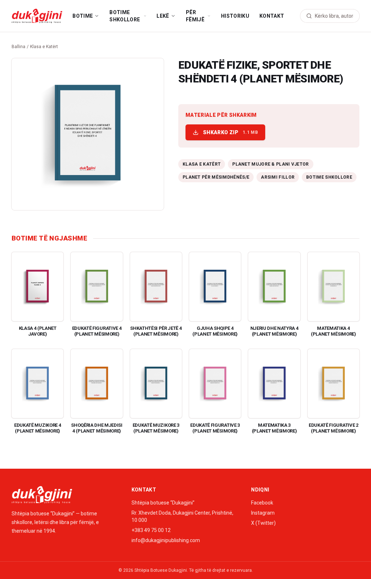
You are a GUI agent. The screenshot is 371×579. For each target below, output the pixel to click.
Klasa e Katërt (44, 46)
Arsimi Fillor (278, 177)
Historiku (235, 16)
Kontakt (271, 16)
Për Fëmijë (195, 15)
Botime (82, 16)
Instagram (263, 513)
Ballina (18, 46)
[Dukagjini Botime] (37, 16)
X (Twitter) (263, 523)
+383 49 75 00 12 (151, 530)
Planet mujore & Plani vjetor (270, 164)
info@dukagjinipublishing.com (166, 540)
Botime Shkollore (124, 15)
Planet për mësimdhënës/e (216, 177)
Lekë (163, 16)
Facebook (262, 503)
